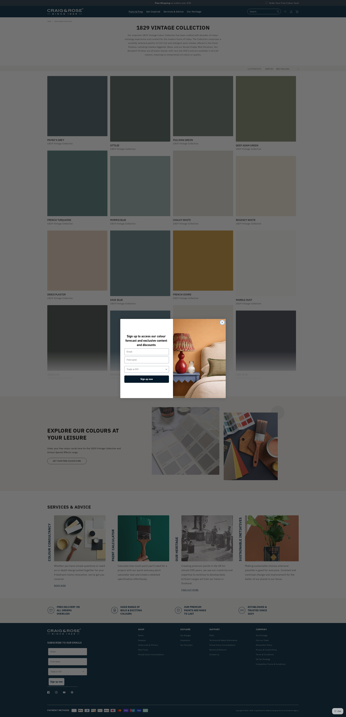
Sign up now (146, 379)
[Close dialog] (222, 322)
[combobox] (146, 369)
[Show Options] (166, 369)
